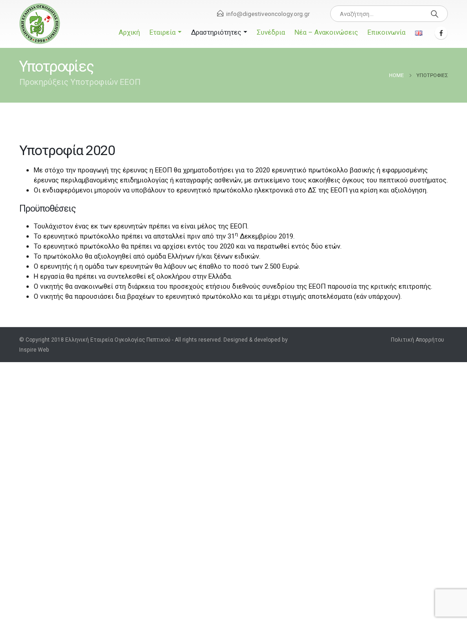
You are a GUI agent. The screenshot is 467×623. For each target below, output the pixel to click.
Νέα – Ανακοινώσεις (326, 32)
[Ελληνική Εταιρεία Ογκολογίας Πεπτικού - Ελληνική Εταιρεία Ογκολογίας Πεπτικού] (39, 23)
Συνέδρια (271, 32)
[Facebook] (441, 32)
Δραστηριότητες (216, 32)
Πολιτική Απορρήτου (417, 340)
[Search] (434, 13)
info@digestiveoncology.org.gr (268, 13)
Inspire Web (34, 350)
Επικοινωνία (386, 32)
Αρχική (129, 32)
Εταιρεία (163, 32)
